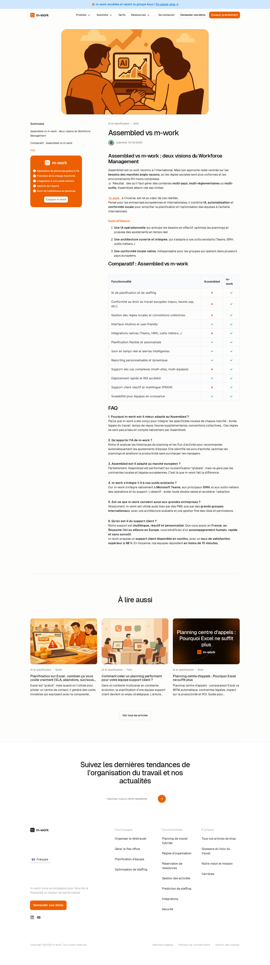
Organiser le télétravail (130, 839)
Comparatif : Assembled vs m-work (51, 143)
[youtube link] (39, 917)
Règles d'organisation (176, 853)
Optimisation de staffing (131, 869)
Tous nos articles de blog (219, 839)
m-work (114, 198)
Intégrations (170, 899)
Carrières (208, 874)
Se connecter (167, 15)
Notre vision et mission (217, 864)
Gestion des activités (176, 878)
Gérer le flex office (127, 849)
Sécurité (167, 909)
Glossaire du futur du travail (216, 851)
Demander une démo (192, 15)
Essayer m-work (56, 199)
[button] (83, 15)
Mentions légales (163, 944)
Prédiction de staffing (176, 889)
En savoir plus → (167, 4)
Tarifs (121, 15)
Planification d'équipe (129, 859)
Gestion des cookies (227, 944)
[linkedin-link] (32, 917)
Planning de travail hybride (175, 841)
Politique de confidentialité (194, 944)
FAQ (32, 150)
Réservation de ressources (172, 866)
